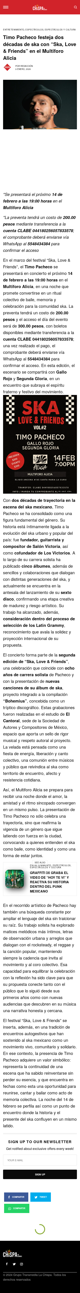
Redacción (27, 66)
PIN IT (42, 444)
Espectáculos (34, 30)
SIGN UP (40, 1174)
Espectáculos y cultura (60, 30)
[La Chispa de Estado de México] (40, 7)
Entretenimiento (13, 30)
